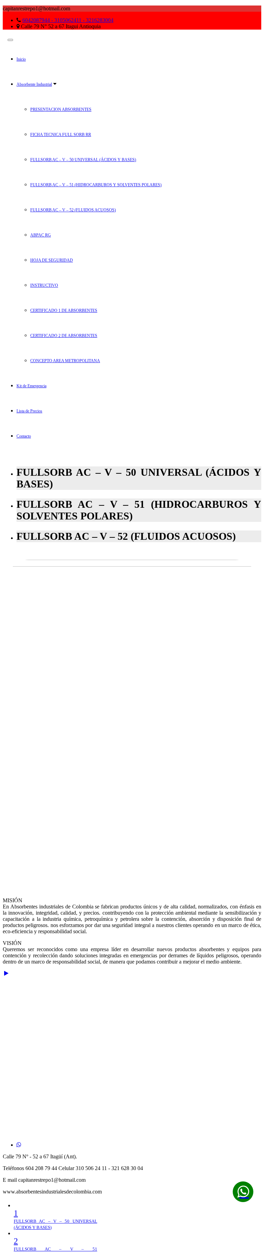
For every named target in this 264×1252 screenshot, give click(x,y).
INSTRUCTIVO (44, 285)
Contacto (23, 436)
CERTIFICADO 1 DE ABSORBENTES (63, 310)
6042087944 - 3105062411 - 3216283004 (67, 20)
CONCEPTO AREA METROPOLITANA (65, 360)
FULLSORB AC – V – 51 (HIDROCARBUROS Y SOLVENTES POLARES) (96, 184)
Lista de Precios (29, 411)
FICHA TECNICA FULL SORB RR (60, 134)
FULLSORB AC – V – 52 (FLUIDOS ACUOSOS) (73, 210)
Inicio (21, 59)
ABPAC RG (40, 235)
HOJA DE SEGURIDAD (51, 260)
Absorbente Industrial (34, 84)
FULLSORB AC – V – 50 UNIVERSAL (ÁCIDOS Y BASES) (83, 159)
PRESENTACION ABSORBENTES (60, 109)
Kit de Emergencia (31, 385)
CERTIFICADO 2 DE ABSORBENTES (63, 335)
